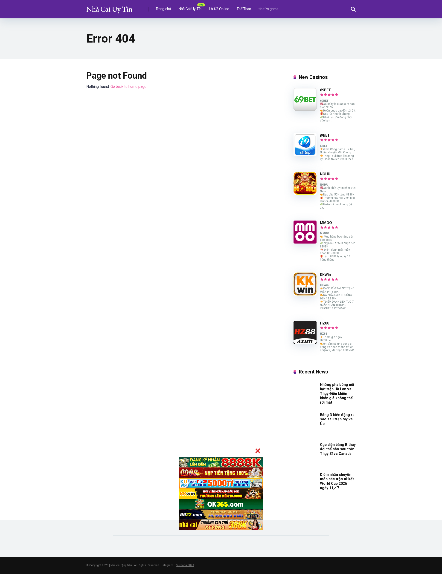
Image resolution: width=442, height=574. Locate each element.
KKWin (325, 275)
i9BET (325, 135)
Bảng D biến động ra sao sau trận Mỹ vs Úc (337, 419)
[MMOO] (305, 242)
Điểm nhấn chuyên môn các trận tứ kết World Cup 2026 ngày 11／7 (337, 481)
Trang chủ (163, 9)
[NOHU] (305, 193)
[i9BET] (305, 155)
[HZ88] (305, 343)
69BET (325, 90)
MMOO (326, 223)
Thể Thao (244, 9)
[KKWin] (305, 294)
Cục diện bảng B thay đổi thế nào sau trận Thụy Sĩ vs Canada (338, 449)
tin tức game (269, 9)
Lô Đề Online (219, 9)
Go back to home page (128, 86)
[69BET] (305, 109)
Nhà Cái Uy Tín (189, 9)
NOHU (325, 174)
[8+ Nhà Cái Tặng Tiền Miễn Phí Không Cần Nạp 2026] (109, 7)
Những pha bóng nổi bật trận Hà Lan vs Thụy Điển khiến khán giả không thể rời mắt (337, 393)
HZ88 (324, 323)
